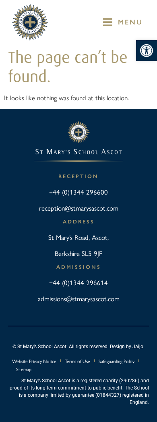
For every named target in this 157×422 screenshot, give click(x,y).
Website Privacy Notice (34, 361)
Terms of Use (77, 361)
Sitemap (23, 369)
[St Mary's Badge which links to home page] (30, 22)
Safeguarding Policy (116, 361)
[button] (146, 50)
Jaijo (137, 346)
